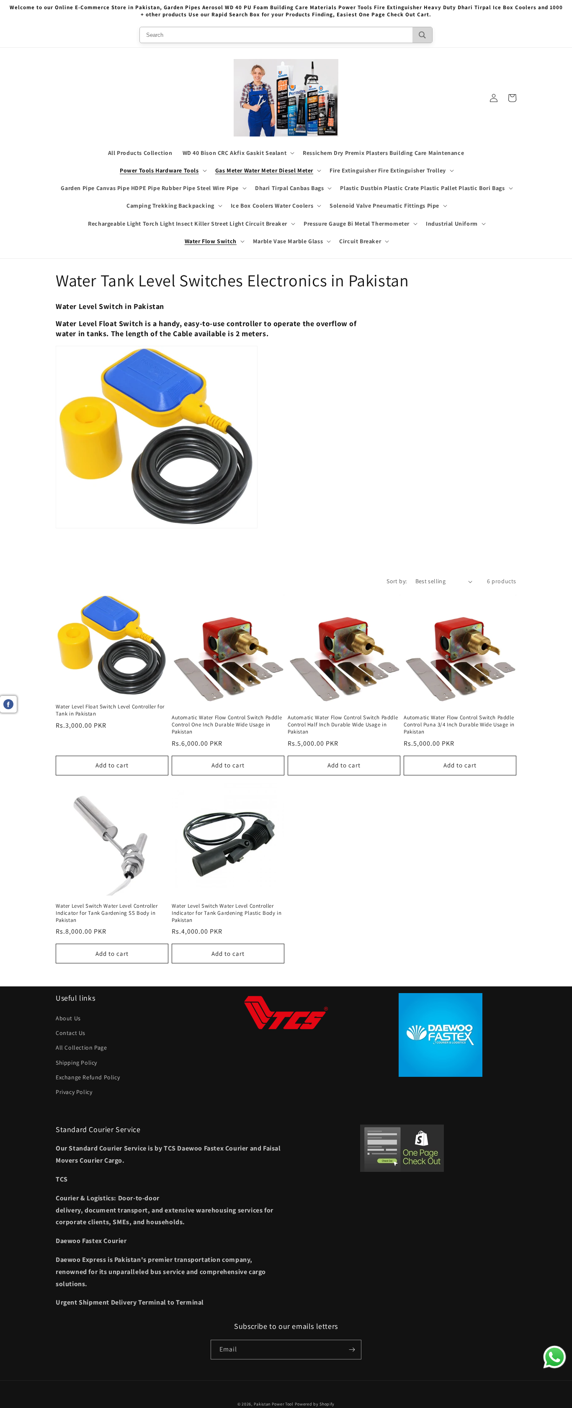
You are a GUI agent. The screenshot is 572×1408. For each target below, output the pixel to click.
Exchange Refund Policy (88, 1077)
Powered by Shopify (315, 1404)
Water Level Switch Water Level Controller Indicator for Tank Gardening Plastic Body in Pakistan (226, 913)
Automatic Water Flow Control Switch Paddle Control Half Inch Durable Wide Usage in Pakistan (343, 724)
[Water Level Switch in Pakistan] (157, 532)
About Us (68, 1018)
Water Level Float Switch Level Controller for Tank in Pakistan (110, 710)
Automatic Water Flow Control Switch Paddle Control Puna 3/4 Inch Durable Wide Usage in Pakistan (459, 724)
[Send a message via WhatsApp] (554, 1357)
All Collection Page (81, 1047)
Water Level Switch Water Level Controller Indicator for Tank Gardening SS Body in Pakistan (107, 913)
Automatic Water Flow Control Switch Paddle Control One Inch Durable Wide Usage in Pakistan (227, 724)
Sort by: (396, 581)
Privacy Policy (74, 1092)
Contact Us (70, 1033)
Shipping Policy (76, 1062)
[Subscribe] (352, 1349)
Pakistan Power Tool (274, 1404)
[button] (238, 153)
